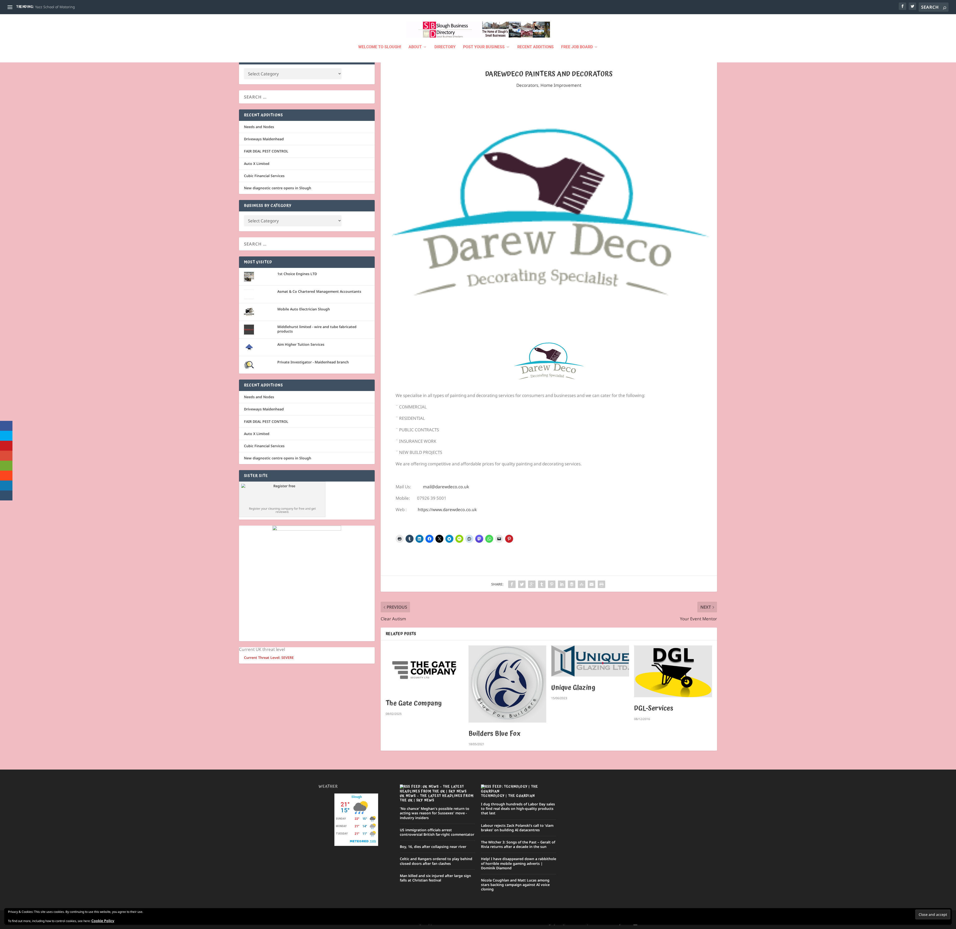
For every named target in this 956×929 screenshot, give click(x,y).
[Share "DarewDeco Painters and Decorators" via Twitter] (522, 584)
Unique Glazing (573, 687)
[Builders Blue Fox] (507, 684)
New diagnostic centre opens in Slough (277, 188)
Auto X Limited (256, 163)
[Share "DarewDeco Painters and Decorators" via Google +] (532, 584)
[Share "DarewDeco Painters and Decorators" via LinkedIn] (562, 584)
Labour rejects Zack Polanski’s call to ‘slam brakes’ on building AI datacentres (517, 827)
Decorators (527, 85)
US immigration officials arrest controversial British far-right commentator (437, 832)
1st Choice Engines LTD (297, 273)
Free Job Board (577, 47)
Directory (445, 47)
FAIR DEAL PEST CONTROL (266, 151)
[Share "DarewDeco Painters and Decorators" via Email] (592, 584)
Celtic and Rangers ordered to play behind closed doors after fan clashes (436, 861)
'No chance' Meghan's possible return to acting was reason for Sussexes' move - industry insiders (434, 813)
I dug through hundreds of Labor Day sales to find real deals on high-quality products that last (518, 808)
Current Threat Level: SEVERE (269, 657)
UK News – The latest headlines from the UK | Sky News (437, 798)
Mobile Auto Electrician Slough (303, 309)
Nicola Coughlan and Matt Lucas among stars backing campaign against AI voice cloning (515, 884)
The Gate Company (414, 703)
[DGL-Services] (673, 671)
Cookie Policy (102, 920)
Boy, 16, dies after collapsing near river (433, 846)
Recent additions (535, 47)
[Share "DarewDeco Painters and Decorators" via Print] (601, 584)
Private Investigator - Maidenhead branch (313, 362)
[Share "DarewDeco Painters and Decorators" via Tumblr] (542, 584)
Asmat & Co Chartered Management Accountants (319, 291)
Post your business (484, 47)
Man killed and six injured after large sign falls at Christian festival (435, 877)
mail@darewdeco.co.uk (446, 486)
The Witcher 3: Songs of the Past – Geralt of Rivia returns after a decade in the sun (518, 844)
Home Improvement (560, 85)
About (415, 47)
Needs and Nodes (259, 126)
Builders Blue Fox (495, 733)
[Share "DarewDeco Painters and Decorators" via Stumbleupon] (582, 584)
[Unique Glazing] (590, 661)
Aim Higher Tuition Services (300, 344)
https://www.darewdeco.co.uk (447, 509)
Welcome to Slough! (379, 47)
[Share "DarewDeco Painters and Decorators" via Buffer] (572, 584)
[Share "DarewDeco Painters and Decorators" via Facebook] (512, 584)
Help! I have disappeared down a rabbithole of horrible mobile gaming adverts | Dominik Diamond (518, 863)
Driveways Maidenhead (264, 139)
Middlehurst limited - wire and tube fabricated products (317, 329)
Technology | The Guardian (508, 796)
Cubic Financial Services (264, 175)
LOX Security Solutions (53, 6)
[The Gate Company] (425, 668)
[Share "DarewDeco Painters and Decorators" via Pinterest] (552, 584)
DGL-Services (653, 708)
